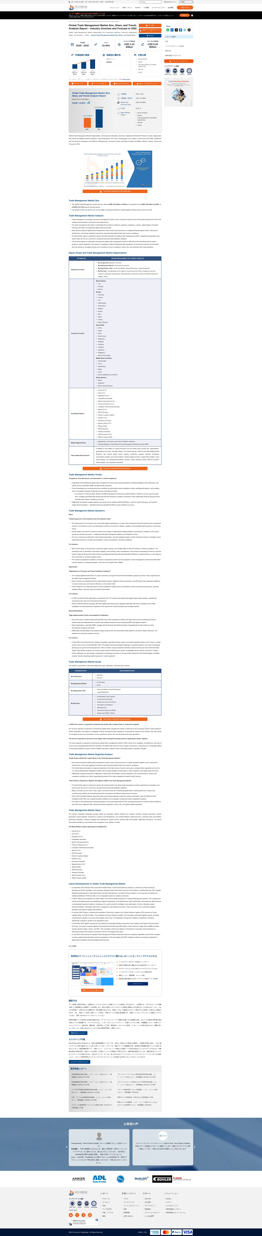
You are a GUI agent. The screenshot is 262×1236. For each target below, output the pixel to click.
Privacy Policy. (151, 631)
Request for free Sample (131, 638)
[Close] (165, 594)
